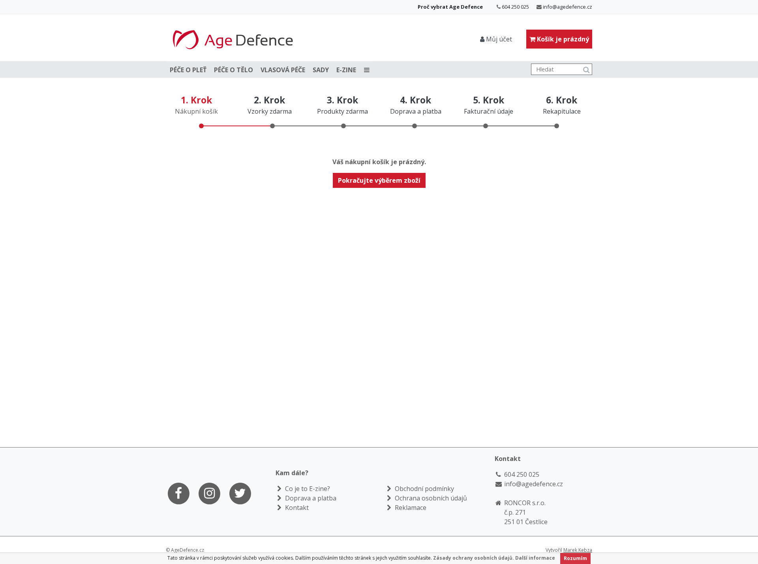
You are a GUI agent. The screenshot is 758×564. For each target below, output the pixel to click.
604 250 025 (515, 6)
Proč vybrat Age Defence (450, 6)
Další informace (535, 558)
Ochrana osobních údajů (430, 498)
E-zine (346, 70)
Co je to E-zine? (306, 488)
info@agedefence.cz (567, 6)
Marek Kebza (577, 550)
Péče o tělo (233, 70)
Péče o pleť (188, 70)
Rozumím (575, 558)
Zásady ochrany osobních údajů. (473, 558)
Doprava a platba (309, 498)
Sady (321, 70)
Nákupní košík (196, 111)
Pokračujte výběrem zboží (379, 180)
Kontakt (296, 507)
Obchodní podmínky (423, 488)
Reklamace (409, 507)
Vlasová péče (283, 70)
